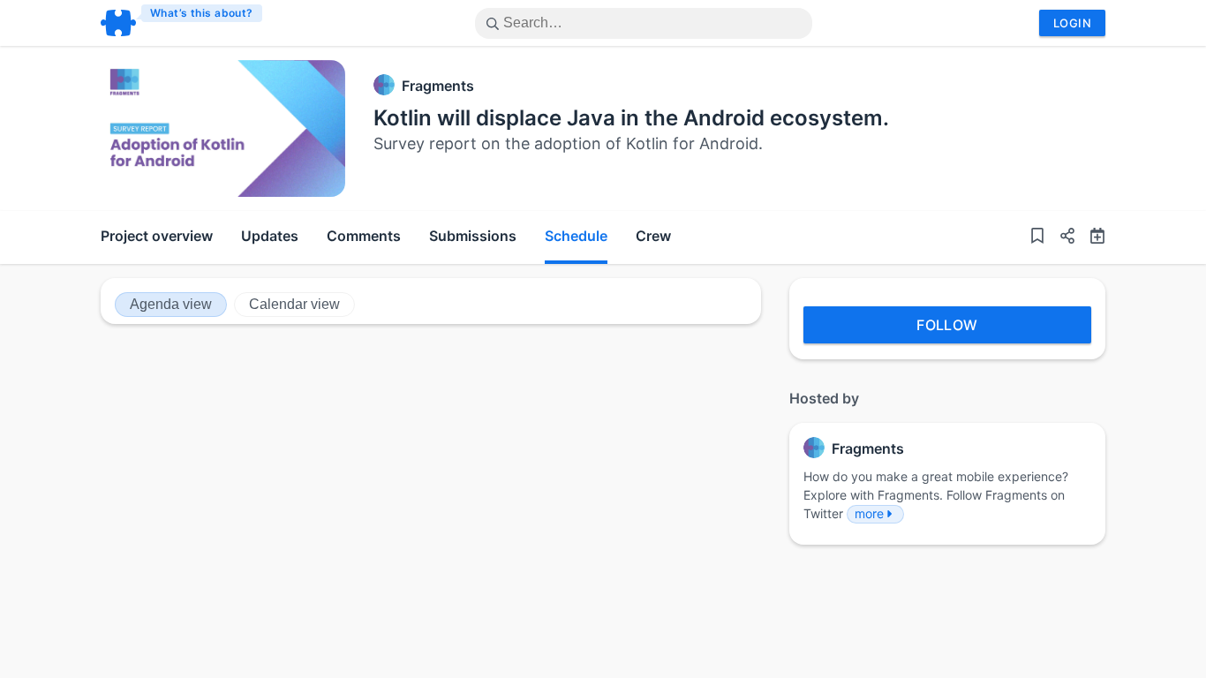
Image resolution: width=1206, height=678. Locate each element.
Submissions (472, 236)
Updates (269, 236)
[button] (1060, 237)
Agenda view (171, 304)
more (869, 513)
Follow (947, 325)
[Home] (182, 23)
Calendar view (294, 304)
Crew (653, 236)
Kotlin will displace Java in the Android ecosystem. (631, 118)
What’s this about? (201, 12)
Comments (364, 236)
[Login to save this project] (1037, 237)
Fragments (438, 85)
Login (1072, 23)
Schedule (576, 236)
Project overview (157, 236)
